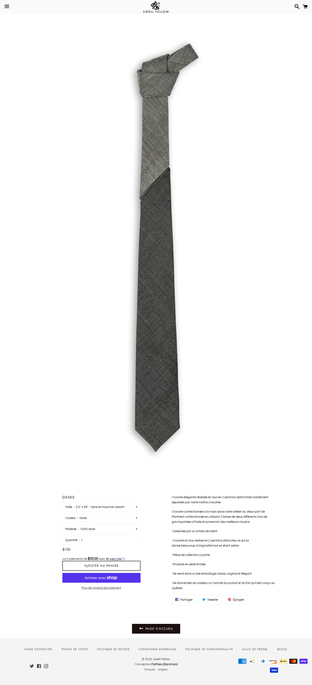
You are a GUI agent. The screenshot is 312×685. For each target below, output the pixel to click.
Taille (68, 507)
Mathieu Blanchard (164, 664)
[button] (101, 559)
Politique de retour (113, 649)
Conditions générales (157, 649)
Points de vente (74, 649)
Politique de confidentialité (209, 649)
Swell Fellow (161, 659)
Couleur (70, 518)
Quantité (71, 540)
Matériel (70, 529)
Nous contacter (38, 649)
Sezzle (282, 649)
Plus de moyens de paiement (101, 587)
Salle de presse (255, 649)
